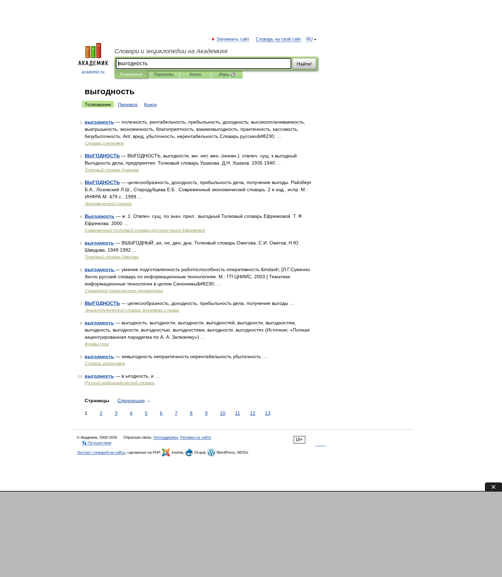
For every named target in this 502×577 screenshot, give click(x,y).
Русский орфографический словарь (120, 383)
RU (309, 39)
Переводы (164, 74)
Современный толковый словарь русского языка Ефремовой (145, 230)
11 (237, 413)
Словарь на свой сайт (278, 39)
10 (222, 413)
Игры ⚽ (227, 74)
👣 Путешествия (96, 443)
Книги (195, 74)
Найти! (304, 64)
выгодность (99, 122)
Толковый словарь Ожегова (112, 257)
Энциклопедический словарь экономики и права (132, 310)
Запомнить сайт (233, 39)
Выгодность (99, 216)
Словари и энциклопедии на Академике (171, 51)
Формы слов (97, 344)
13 (267, 413)
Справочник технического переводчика (124, 290)
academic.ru (93, 72)
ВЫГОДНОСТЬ (102, 155)
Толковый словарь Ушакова (112, 170)
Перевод (127, 104)
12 (252, 413)
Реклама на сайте (195, 437)
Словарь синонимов (104, 143)
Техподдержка (165, 437)
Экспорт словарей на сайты (101, 452)
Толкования (131, 74)
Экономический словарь (108, 203)
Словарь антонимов (105, 363)
